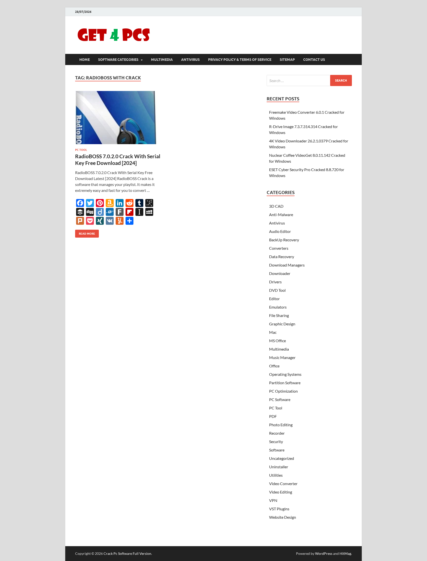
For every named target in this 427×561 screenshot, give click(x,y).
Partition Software (284, 382)
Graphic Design (282, 323)
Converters (278, 248)
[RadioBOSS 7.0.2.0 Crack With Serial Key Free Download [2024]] (118, 117)
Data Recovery (281, 256)
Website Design (282, 517)
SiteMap (287, 60)
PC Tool (81, 150)
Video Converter (283, 483)
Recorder (277, 433)
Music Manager (282, 357)
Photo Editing (281, 424)
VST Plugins (279, 508)
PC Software (279, 399)
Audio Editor (280, 231)
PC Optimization (283, 391)
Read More (85, 232)
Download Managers (287, 265)
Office (274, 365)
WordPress (323, 553)
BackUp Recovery (284, 239)
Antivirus (190, 60)
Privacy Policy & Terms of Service (239, 60)
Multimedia (162, 60)
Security (276, 441)
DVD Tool (277, 290)
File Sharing (279, 315)
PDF (273, 416)
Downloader (279, 273)
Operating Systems (285, 374)
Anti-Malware (281, 214)
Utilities (276, 475)
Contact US (314, 60)
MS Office (277, 340)
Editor (274, 298)
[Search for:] (309, 80)
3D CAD (276, 206)
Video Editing (280, 492)
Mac (273, 332)
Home (84, 60)
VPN (273, 500)
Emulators (278, 307)
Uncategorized (281, 458)
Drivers (275, 281)
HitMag (345, 553)
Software (276, 450)
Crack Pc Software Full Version (127, 553)
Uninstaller (278, 466)
